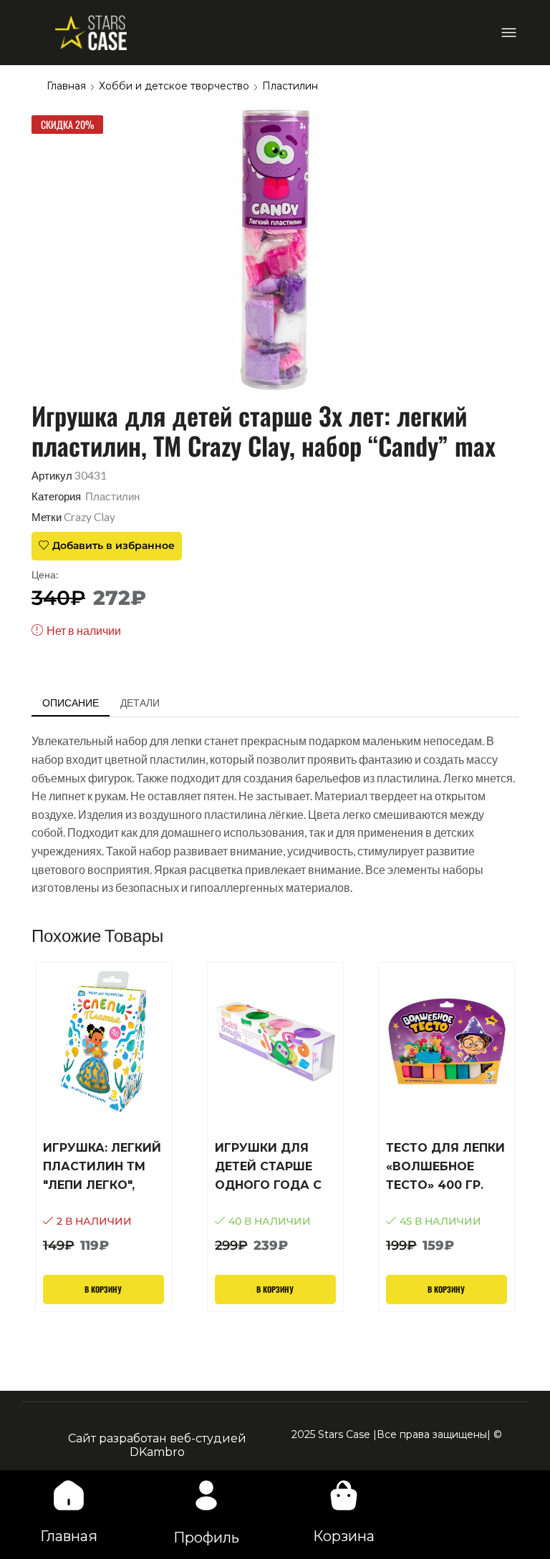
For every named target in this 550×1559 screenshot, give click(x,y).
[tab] (71, 703)
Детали (140, 702)
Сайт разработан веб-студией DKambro (157, 1445)
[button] (508, 32)
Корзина (344, 1536)
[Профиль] (206, 1495)
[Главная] (69, 1495)
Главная (66, 85)
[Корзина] (344, 1495)
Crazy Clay (89, 516)
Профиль (206, 1537)
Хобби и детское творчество (174, 85)
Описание (70, 702)
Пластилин (290, 85)
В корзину (103, 1289)
